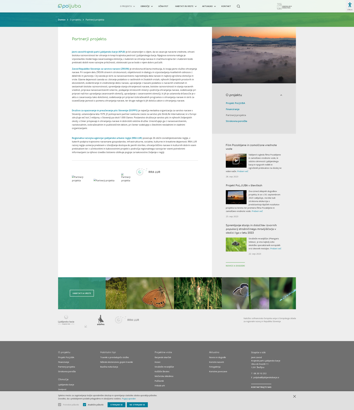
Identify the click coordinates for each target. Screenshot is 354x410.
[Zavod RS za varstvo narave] (86, 330)
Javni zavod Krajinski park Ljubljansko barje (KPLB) (98, 51)
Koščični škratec (162, 371)
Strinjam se (116, 404)
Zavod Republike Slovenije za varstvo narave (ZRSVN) (100, 68)
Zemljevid (62, 389)
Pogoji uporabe (129, 398)
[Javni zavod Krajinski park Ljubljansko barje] (66, 320)
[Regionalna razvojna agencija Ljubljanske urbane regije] (127, 320)
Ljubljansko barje (66, 384)
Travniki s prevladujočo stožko (114, 357)
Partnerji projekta (236, 115)
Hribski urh (160, 385)
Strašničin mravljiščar (164, 366)
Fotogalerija (214, 366)
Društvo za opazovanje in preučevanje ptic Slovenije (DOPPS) (105, 110)
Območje (145, 6)
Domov (62, 19)
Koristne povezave (218, 371)
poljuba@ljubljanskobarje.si (266, 377)
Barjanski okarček (163, 357)
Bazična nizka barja (109, 366)
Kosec (158, 362)
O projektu (126, 6)
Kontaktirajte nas (261, 387)
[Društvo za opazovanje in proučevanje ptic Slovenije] (100, 320)
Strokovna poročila (236, 121)
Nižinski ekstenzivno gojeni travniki (116, 362)
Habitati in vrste (184, 6)
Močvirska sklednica (164, 376)
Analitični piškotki (95, 404)
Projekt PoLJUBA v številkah (244, 185)
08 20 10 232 (260, 373)
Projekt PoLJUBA (235, 103)
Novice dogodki (235, 265)
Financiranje (233, 109)
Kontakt (226, 6)
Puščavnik (159, 380)
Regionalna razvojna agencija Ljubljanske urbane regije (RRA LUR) (107, 138)
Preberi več (242, 171)
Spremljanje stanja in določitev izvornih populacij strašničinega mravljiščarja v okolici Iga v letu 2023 (251, 229)
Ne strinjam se (137, 404)
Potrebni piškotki (71, 404)
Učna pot (163, 6)
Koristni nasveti (216, 362)
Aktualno (207, 6)
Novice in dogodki (217, 357)
